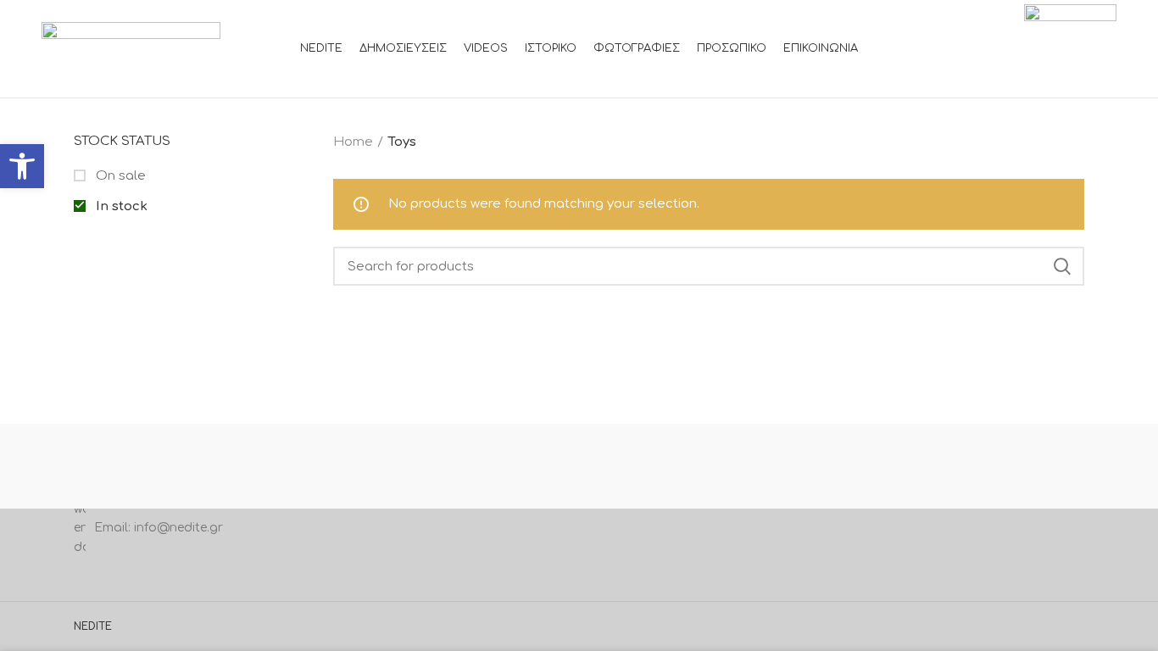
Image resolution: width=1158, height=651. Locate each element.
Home (353, 142)
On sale (119, 176)
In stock (120, 206)
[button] (22, 166)
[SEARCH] (1061, 266)
